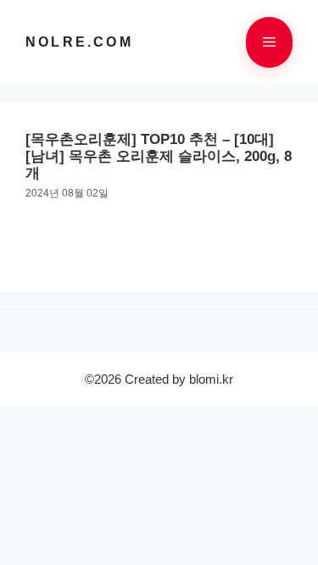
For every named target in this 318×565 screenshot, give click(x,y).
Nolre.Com (79, 42)
